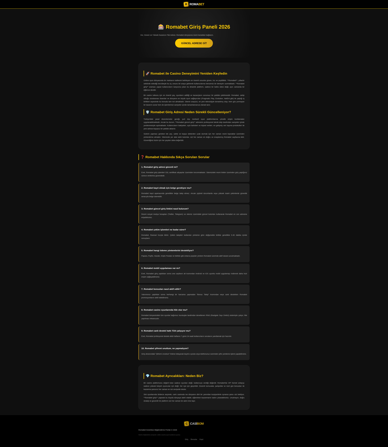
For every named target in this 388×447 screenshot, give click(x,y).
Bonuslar (194, 439)
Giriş (186, 439)
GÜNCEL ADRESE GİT (194, 43)
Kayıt (201, 439)
